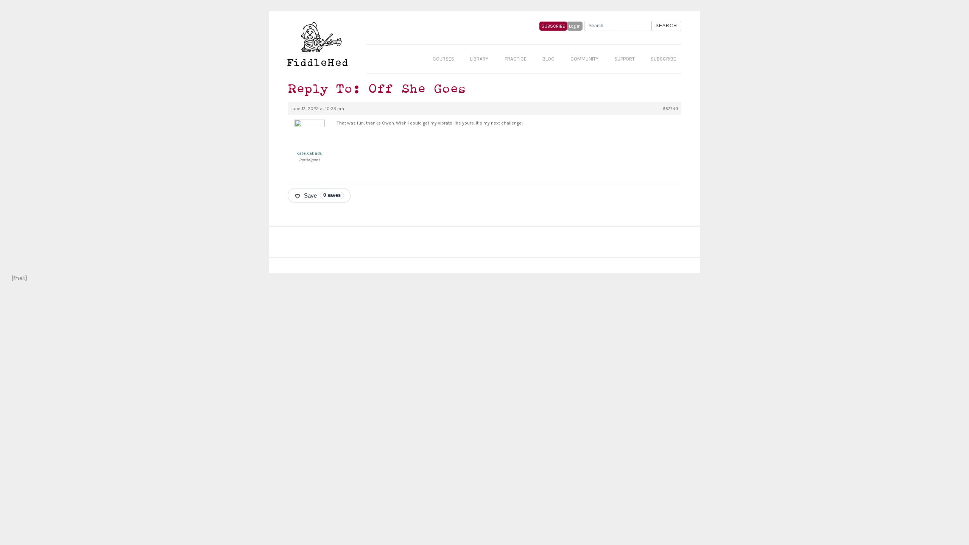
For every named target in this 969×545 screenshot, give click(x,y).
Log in (575, 26)
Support (624, 59)
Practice (516, 59)
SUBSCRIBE (553, 26)
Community (584, 59)
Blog (548, 59)
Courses (443, 59)
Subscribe (663, 59)
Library (479, 59)
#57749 (670, 108)
